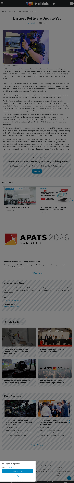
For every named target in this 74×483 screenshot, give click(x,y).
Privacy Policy (11, 467)
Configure (17, 476)
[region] (18, 471)
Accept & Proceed (18, 471)
